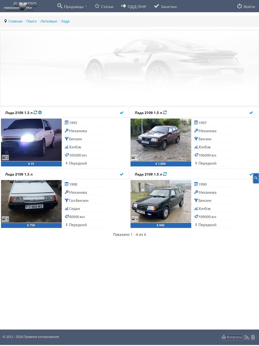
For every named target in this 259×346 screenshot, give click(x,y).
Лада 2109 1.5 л (149, 112)
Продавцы (73, 6)
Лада (65, 21)
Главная (15, 21)
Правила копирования (41, 336)
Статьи (107, 6)
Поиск (31, 21)
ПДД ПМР (136, 6)
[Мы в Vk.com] (253, 338)
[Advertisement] (129, 68)
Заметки (168, 6)
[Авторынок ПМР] (19, 6)
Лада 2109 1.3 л (19, 112)
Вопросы (234, 337)
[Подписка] (246, 338)
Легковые (48, 21)
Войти (249, 6)
